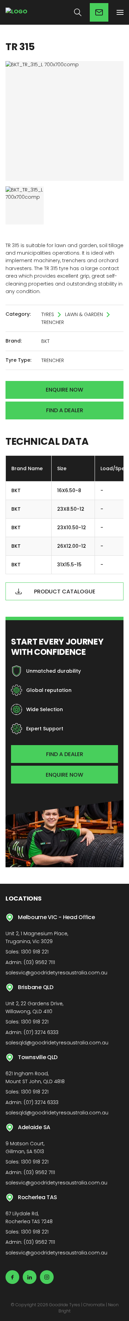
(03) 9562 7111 (39, 962)
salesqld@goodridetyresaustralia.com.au (57, 1042)
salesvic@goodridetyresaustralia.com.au (56, 972)
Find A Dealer (64, 410)
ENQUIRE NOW (64, 775)
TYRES (47, 314)
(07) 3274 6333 (41, 1032)
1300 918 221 (35, 951)
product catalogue (64, 591)
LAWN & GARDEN (84, 314)
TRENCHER (52, 322)
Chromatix (94, 1305)
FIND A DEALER (64, 754)
